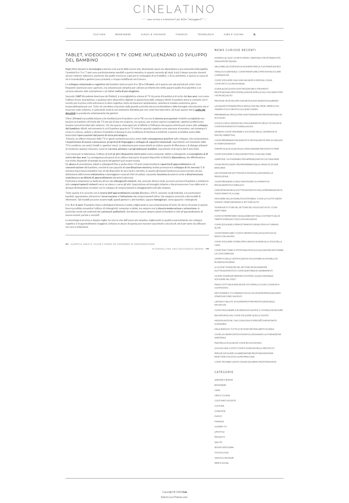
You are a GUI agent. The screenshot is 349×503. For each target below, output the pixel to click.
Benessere (123, 34)
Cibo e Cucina (234, 34)
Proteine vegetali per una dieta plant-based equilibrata (246, 100)
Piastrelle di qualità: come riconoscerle (238, 342)
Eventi (218, 416)
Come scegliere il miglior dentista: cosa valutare (242, 154)
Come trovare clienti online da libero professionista (245, 361)
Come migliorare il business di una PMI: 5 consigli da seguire (248, 310)
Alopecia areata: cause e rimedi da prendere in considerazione (113, 244)
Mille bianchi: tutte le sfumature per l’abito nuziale (244, 329)
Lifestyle (219, 431)
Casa (217, 390)
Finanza (182, 34)
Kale (184, 491)
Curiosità (219, 411)
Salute (218, 442)
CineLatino (174, 9)
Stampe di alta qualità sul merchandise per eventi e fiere (246, 148)
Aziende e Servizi (223, 379)
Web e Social (221, 463)
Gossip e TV (220, 426)
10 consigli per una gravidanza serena (178, 249)
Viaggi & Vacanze (153, 34)
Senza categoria (224, 447)
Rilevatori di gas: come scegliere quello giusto (241, 315)
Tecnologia (206, 34)
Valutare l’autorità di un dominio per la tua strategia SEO (247, 66)
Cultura (99, 34)
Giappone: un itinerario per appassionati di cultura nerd (246, 159)
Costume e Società (225, 400)
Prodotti (219, 437)
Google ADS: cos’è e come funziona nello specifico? (244, 348)
